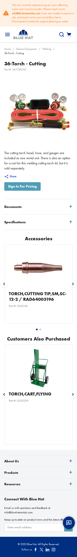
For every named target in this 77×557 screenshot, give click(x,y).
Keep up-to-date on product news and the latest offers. (35, 519)
